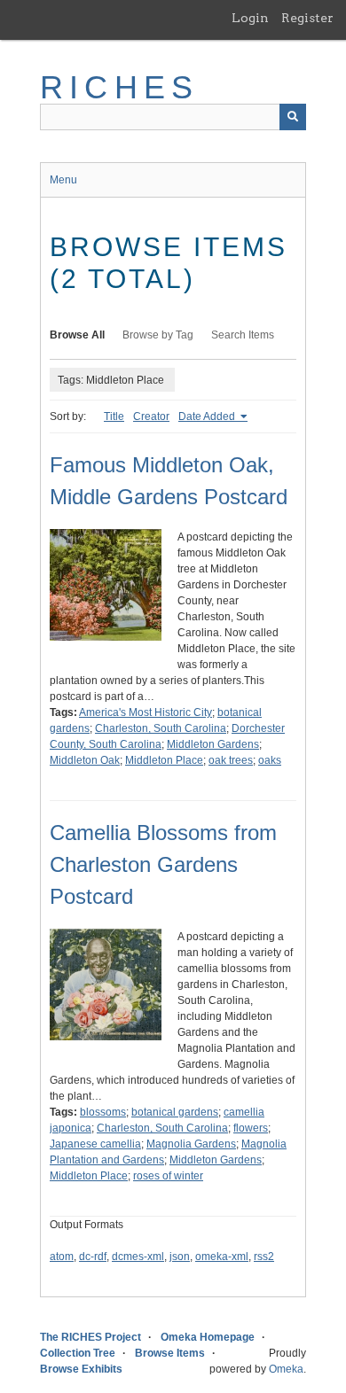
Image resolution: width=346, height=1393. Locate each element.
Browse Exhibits (81, 1369)
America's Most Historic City (145, 712)
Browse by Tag (157, 335)
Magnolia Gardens (191, 1144)
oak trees (230, 760)
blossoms (103, 1112)
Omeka (286, 1369)
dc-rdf (92, 1256)
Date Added (208, 416)
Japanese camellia (95, 1144)
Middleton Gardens (213, 744)
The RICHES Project (90, 1337)
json (179, 1256)
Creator (151, 416)
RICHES (119, 87)
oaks (269, 760)
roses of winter (168, 1176)
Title (114, 416)
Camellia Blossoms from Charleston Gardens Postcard (163, 864)
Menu (63, 180)
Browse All (77, 335)
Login (250, 18)
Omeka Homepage (208, 1337)
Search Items (242, 335)
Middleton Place (164, 760)
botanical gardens (174, 1112)
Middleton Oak (85, 760)
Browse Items (170, 1353)
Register (307, 18)
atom (62, 1256)
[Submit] (292, 117)
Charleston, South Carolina (160, 728)
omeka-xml (221, 1256)
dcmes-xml (138, 1256)
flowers (250, 1128)
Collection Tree (77, 1353)
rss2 (264, 1256)
